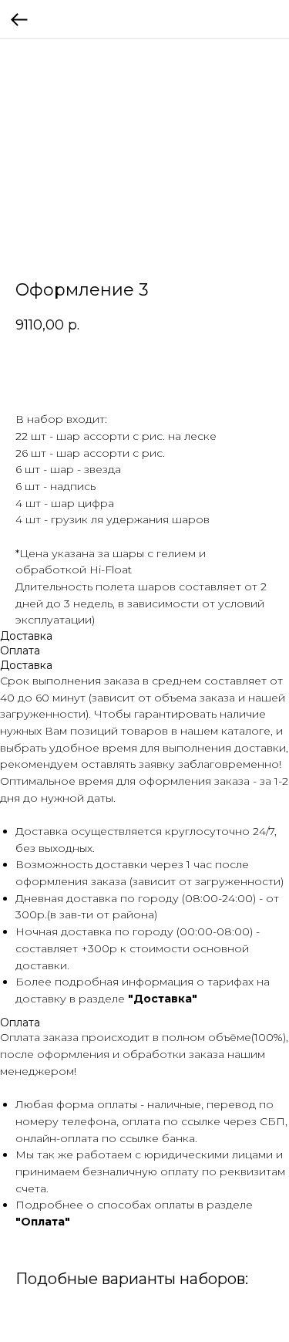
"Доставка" (162, 999)
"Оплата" (42, 1222)
